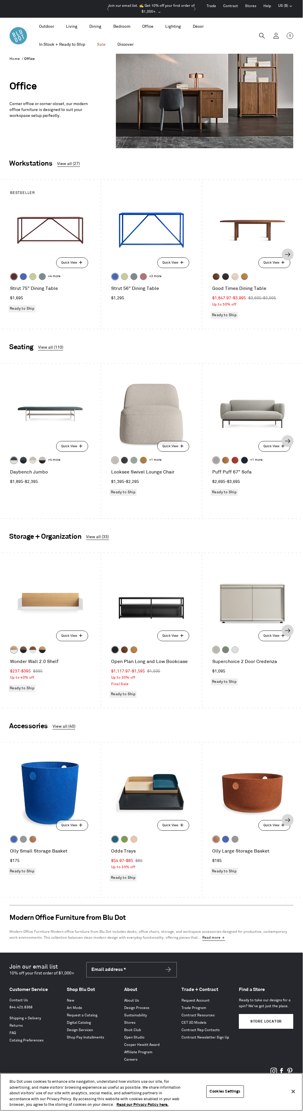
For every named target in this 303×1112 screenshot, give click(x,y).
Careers (130, 1059)
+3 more (155, 276)
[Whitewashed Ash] (235, 276)
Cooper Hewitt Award (142, 1044)
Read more (211, 937)
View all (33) (97, 537)
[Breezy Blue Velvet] (134, 460)
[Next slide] (194, 9)
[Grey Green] (225, 650)
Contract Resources (198, 1015)
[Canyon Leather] (225, 460)
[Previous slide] (108, 9)
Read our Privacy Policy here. (142, 1104)
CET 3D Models (194, 1022)
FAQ (12, 1033)
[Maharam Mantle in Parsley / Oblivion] (23, 460)
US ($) (285, 6)
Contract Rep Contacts (201, 1030)
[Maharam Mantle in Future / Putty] (33, 460)
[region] (151, 1092)
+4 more (54, 276)
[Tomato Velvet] (235, 460)
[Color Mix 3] (134, 839)
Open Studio (134, 1037)
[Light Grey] (23, 839)
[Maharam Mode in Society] (244, 460)
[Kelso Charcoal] (124, 460)
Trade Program (194, 1008)
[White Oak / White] (14, 650)
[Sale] (101, 45)
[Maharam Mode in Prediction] (216, 460)
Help (267, 6)
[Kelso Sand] (115, 460)
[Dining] (95, 27)
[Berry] (143, 276)
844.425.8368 (21, 1007)
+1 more (155, 459)
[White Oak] (244, 276)
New (70, 1000)
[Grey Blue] (42, 276)
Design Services (80, 1030)
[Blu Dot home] (18, 36)
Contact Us (18, 1000)
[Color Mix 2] (115, 839)
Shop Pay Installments (85, 1037)
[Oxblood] (14, 276)
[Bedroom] (121, 27)
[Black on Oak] (115, 650)
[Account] (276, 35)
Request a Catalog (82, 1015)
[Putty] (216, 650)
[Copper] (33, 839)
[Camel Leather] (143, 460)
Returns (16, 1025)
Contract (230, 6)
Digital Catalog (79, 1022)
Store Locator (266, 1021)
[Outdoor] (46, 27)
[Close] (293, 1091)
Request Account (196, 1000)
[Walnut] (216, 276)
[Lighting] (173, 27)
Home (14, 59)
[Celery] (33, 276)
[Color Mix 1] (124, 839)
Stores (250, 6)
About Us (131, 1000)
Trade (211, 6)
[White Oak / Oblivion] (42, 650)
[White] (235, 650)
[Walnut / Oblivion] (23, 650)
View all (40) (64, 726)
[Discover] (125, 45)
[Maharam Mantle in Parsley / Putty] (14, 460)
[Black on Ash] (225, 276)
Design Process (136, 1008)
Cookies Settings (225, 1091)
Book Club (132, 1030)
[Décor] (198, 27)
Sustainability (135, 1015)
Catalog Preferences (26, 1040)
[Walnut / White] (33, 650)
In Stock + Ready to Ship (62, 44)
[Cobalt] (23, 276)
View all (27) (68, 164)
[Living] (71, 27)
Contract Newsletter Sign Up (205, 1037)
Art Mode (74, 1008)
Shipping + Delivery (25, 1018)
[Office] (147, 27)
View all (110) (50, 347)
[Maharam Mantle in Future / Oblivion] (42, 460)
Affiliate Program (138, 1052)
